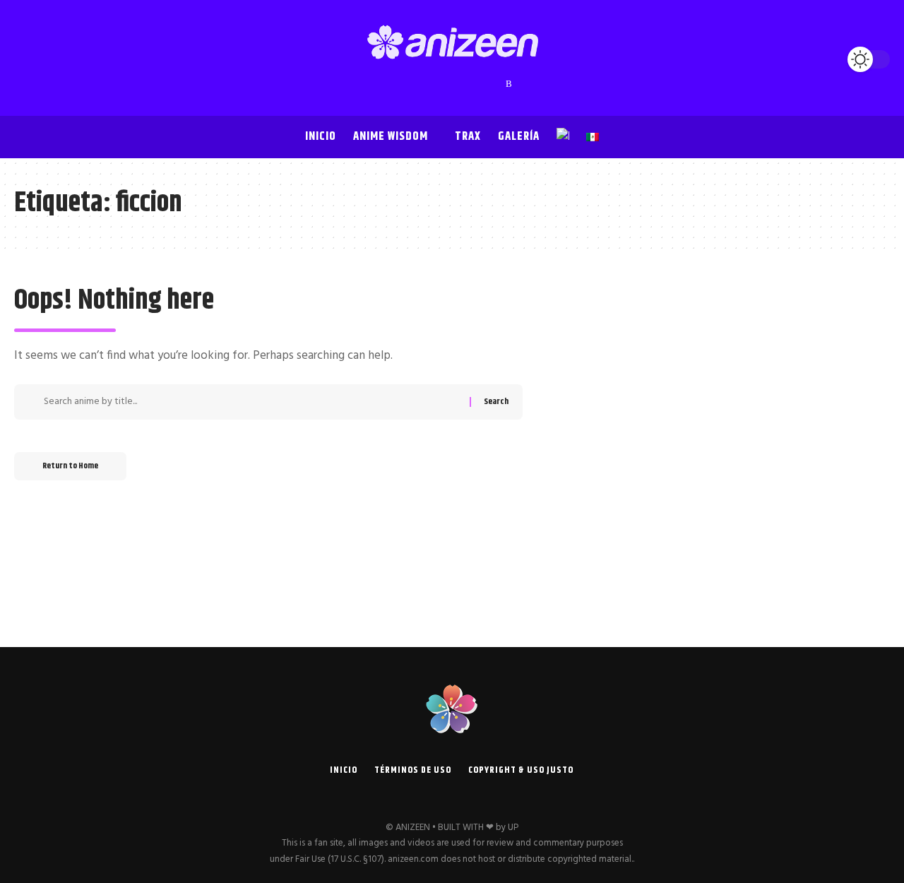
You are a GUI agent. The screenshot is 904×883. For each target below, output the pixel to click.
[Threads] (481, 84)
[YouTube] (424, 84)
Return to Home (70, 466)
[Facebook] (396, 84)
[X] (410, 84)
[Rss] (509, 84)
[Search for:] (251, 402)
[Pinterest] (453, 84)
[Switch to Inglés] (563, 137)
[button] (28, 59)
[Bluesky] (495, 84)
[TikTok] (467, 84)
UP (513, 827)
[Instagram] (439, 84)
